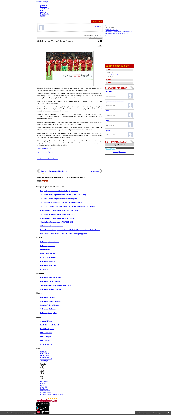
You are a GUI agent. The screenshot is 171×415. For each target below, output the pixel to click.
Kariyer (42, 385)
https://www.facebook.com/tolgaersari (47, 159)
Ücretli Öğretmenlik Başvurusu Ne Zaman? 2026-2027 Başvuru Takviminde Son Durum (70, 230)
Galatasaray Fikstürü (47, 261)
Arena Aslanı (95, 171)
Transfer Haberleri (46, 359)
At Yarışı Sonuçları (46, 344)
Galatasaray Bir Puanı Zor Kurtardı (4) (120, 75)
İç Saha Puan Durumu (48, 253)
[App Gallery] (43, 414)
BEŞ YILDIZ (109, 91)
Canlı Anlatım (44, 355)
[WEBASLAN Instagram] (42, 373)
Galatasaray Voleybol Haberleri (50, 277)
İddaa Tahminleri (46, 333)
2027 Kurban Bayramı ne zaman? (51, 226)
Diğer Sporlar (44, 14)
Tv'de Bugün (44, 360)
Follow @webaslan (119, 152)
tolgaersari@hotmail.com (44, 148)
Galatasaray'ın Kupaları (48, 313)
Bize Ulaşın (44, 382)
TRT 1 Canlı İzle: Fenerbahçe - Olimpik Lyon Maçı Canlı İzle (61, 202)
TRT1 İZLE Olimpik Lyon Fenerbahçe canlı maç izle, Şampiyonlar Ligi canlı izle (67, 206)
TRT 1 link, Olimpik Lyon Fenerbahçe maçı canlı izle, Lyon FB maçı (63, 195)
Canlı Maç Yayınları (47, 329)
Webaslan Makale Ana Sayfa (95, 38)
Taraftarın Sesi (44, 8)
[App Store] (43, 406)
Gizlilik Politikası (45, 392)
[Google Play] (42, 410)
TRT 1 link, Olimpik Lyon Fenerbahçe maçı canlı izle (58, 214)
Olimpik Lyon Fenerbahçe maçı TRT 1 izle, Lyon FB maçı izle (61, 210)
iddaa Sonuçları (45, 357)
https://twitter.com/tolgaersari (45, 152)
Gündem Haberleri (46, 321)
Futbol (42, 10)
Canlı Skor (43, 7)
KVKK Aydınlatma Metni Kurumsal (51, 394)
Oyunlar (42, 16)
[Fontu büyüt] (95, 35)
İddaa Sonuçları (45, 336)
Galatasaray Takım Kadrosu (49, 242)
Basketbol (43, 12)
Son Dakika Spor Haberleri (49, 325)
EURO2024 (44, 269)
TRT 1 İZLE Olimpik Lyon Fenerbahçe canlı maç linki (58, 199)
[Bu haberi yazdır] (101, 35)
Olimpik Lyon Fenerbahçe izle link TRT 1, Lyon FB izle (59, 191)
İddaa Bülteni (44, 340)
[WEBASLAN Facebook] (42, 369)
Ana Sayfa (43, 5)
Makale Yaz (97, 21)
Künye (42, 383)
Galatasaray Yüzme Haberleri (50, 281)
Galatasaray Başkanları (48, 309)
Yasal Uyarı (44, 389)
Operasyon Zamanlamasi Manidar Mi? (54, 171)
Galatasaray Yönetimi (47, 297)
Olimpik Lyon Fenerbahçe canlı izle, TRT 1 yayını (57, 218)
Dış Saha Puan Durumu (48, 257)
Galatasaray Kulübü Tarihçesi (50, 301)
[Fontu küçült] (97, 35)
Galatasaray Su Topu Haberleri (50, 289)
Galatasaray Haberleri (47, 246)
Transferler (109, 130)
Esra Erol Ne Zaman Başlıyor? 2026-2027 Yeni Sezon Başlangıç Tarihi (63, 234)
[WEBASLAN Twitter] (42, 378)
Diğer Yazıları (97, 26)
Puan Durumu (45, 250)
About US (43, 387)
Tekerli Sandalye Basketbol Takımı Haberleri (55, 285)
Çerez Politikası (45, 390)
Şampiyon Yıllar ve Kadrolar (50, 305)
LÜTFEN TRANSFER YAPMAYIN (115, 101)
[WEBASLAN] (42, 1)
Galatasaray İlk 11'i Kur (48, 265)
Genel (107, 110)
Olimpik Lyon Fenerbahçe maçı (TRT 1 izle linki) (56, 222)
